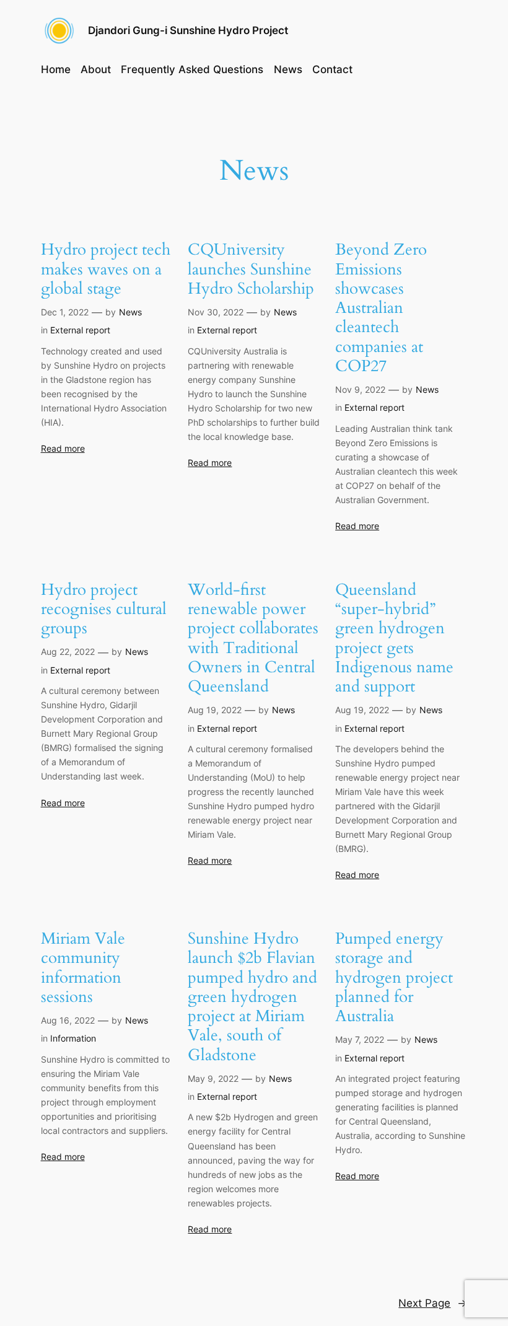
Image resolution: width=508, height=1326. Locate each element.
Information (73, 1038)
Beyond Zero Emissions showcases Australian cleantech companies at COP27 (381, 307)
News (130, 312)
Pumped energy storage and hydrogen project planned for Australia (394, 977)
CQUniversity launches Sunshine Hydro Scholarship (251, 269)
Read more (63, 448)
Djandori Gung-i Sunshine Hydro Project (188, 30)
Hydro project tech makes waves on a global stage (105, 269)
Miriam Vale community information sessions (83, 967)
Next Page (432, 1303)
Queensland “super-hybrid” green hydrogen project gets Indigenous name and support (394, 638)
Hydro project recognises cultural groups (104, 609)
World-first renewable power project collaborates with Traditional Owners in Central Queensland (253, 638)
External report (80, 330)
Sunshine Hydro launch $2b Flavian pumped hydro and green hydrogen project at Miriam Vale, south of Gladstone (252, 997)
